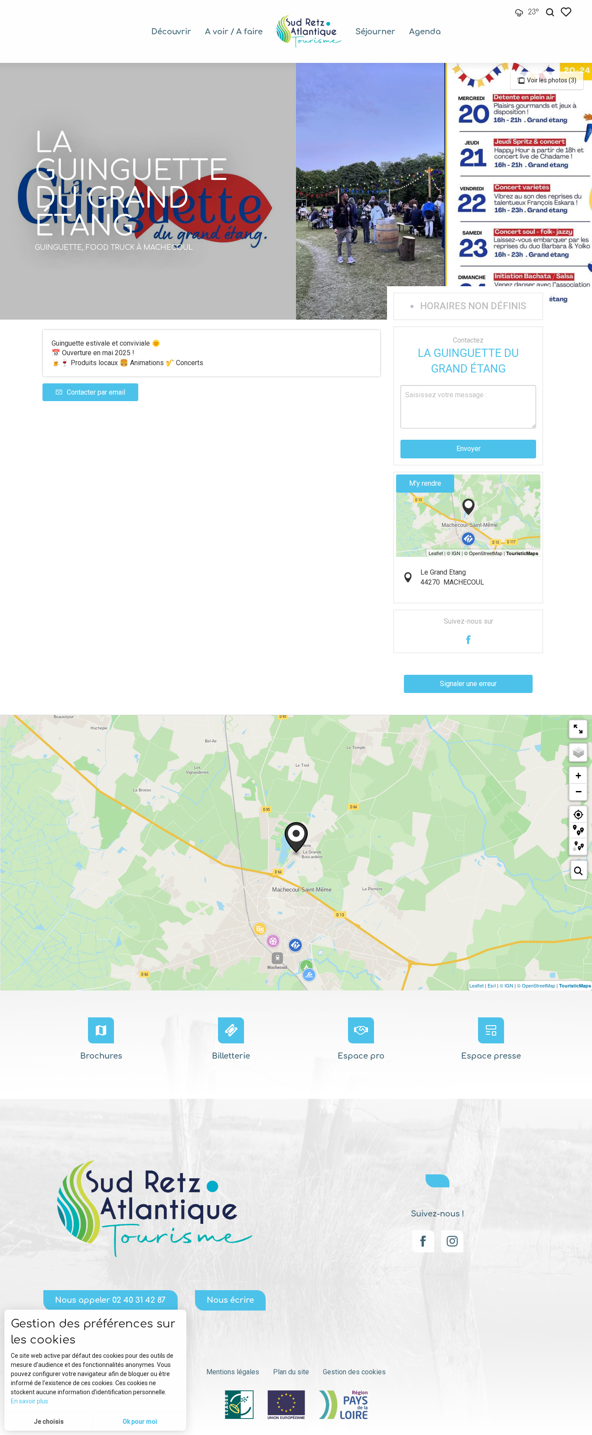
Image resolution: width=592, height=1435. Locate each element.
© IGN (506, 985)
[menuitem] (171, 31)
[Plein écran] (578, 729)
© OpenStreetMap (536, 985)
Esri (492, 985)
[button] (550, 12)
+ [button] (578, 775)
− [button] (579, 791)
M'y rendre (425, 483)
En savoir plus (29, 1401)
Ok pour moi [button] (140, 1421)
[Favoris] (567, 12)
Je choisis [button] (49, 1421)
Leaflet (476, 985)
